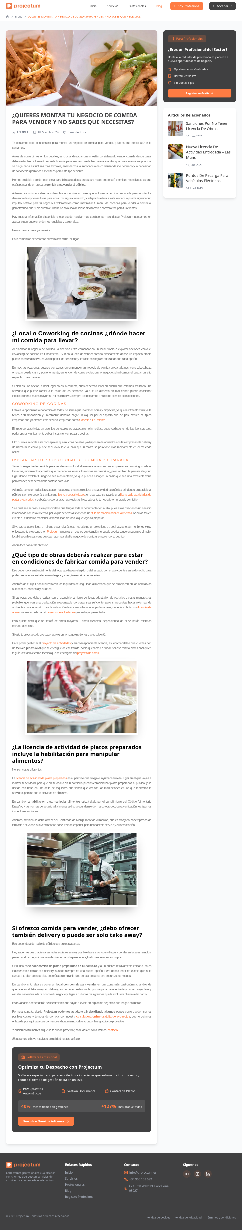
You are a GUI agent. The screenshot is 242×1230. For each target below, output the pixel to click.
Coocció (84, 420)
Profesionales (137, 6)
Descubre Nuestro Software (43, 1121)
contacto (113, 1030)
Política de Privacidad (188, 1217)
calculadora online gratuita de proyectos (103, 1016)
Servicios (112, 6)
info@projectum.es (143, 1172)
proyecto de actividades (61, 612)
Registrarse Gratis (197, 93)
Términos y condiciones (221, 1217)
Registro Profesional (79, 1197)
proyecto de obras (88, 653)
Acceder (222, 6)
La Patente (98, 420)
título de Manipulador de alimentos (111, 513)
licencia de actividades (71, 494)
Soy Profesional (189, 6)
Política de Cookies (158, 1217)
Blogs (18, 16)
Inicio (92, 6)
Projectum (53, 531)
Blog (159, 6)
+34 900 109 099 (140, 1179)
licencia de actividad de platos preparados (41, 778)
